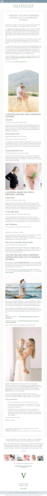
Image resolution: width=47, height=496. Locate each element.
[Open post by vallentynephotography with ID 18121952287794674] (13, 458)
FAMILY (11, 492)
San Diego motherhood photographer (21, 270)
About (24, 1)
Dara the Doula (33, 46)
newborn (17, 29)
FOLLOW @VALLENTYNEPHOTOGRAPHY (23, 463)
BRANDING (34, 492)
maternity (10, 29)
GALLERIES (18, 1)
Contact (34, 1)
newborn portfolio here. (21, 61)
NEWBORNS (23, 492)
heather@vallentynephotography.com (23, 466)
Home (11, 1)
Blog (29, 1)
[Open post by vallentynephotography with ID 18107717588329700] (40, 458)
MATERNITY (17, 492)
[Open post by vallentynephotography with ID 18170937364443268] (33, 458)
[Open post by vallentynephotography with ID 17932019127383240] (7, 458)
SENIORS (29, 492)
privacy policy (23, 488)
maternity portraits (29, 386)
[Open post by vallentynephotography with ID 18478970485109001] (20, 458)
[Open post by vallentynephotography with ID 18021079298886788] (27, 458)
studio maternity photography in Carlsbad (21, 57)
